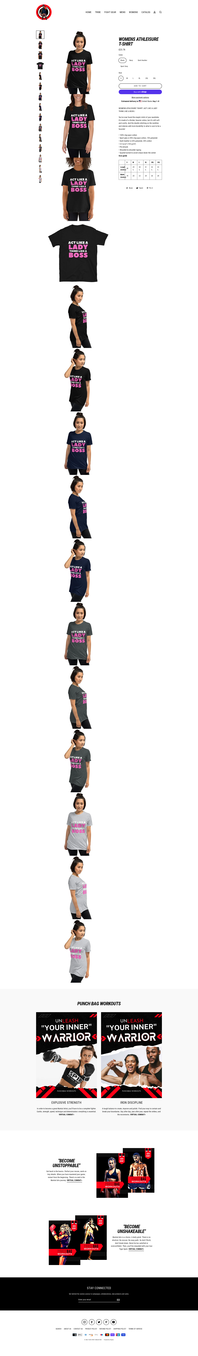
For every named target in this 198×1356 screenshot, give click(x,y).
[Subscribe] (118, 1299)
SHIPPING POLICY (119, 1329)
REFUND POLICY (105, 1329)
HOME (88, 12)
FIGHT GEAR (110, 12)
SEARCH (58, 1329)
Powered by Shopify (109, 1339)
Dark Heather (142, 60)
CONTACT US (78, 1329)
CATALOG (145, 12)
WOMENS (133, 12)
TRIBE (98, 12)
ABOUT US (67, 1329)
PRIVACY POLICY (91, 1329)
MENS (122, 12)
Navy (131, 60)
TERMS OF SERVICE (135, 1329)
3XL (154, 78)
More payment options (140, 97)
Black (122, 60)
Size (120, 73)
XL (139, 78)
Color (121, 55)
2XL (146, 78)
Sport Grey (124, 66)
